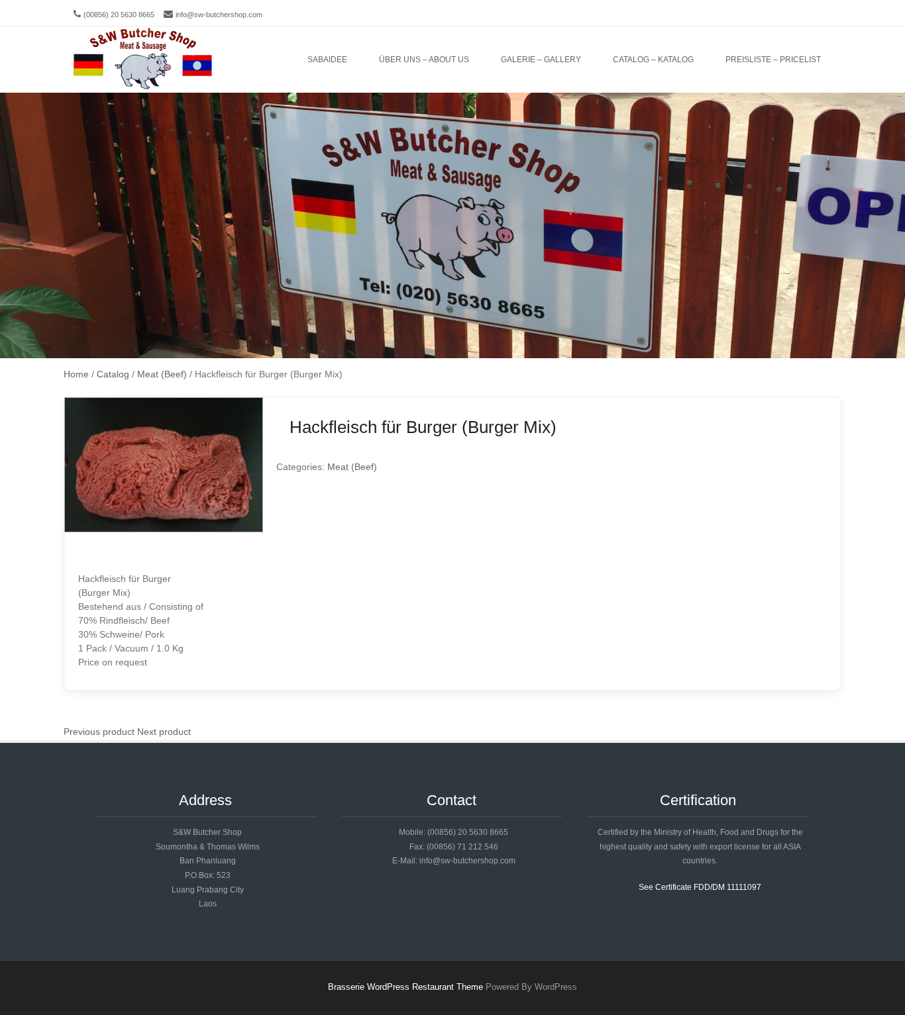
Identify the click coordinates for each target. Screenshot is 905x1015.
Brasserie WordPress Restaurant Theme (405, 987)
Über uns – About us (424, 59)
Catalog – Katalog (653, 59)
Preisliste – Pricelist (773, 59)
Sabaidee (327, 59)
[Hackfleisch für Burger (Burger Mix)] (163, 529)
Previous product (99, 731)
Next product (164, 731)
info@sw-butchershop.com (219, 15)
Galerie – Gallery (541, 59)
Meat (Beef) (352, 466)
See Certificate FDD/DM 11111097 (700, 887)
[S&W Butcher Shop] (142, 59)
